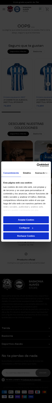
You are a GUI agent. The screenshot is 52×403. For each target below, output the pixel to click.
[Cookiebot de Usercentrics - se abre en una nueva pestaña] (37, 165)
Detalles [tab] (27, 173)
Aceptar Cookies (26, 220)
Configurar (24, 228)
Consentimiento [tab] (11, 173)
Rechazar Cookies (26, 236)
